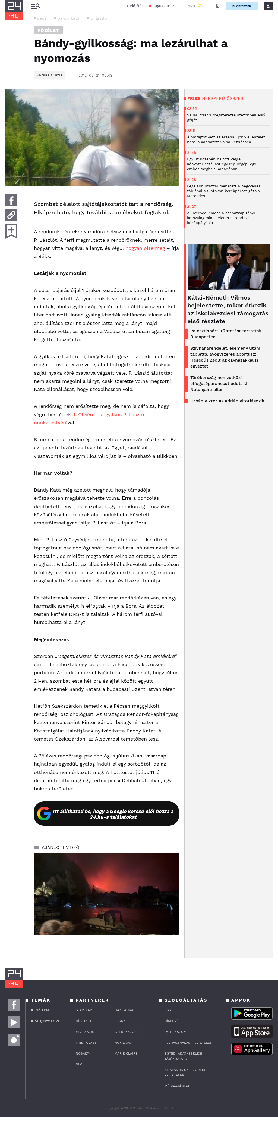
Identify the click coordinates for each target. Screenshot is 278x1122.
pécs (41, 18)
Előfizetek (241, 6)
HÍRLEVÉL (173, 1021)
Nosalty (83, 1053)
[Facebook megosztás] (11, 200)
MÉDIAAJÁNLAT (177, 1086)
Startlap (84, 1010)
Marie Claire (126, 1053)
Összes (234, 98)
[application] (106, 894)
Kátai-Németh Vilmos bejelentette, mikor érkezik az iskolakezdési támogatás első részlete (227, 309)
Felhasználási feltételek (188, 1043)
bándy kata (68, 18)
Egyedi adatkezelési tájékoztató (183, 1056)
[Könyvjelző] (11, 231)
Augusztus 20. (165, 6)
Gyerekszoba (127, 1032)
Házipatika (124, 1010)
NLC (79, 1064)
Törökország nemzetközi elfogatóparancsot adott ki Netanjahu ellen (218, 383)
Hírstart (83, 1021)
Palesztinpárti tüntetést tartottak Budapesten (225, 333)
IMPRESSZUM (175, 1032)
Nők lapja (123, 1043)
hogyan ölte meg (146, 248)
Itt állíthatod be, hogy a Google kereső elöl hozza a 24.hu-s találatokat (113, 814)
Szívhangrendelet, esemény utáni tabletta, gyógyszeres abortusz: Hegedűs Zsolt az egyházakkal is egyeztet (225, 357)
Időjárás (137, 6)
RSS (168, 1010)
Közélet (48, 30)
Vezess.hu (85, 1032)
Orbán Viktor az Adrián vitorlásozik (227, 400)
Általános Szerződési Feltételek (185, 1072)
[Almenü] (36, 6)
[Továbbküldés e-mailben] (11, 215)
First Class (86, 1043)
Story (120, 1021)
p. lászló (99, 18)
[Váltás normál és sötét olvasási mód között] (217, 6)
